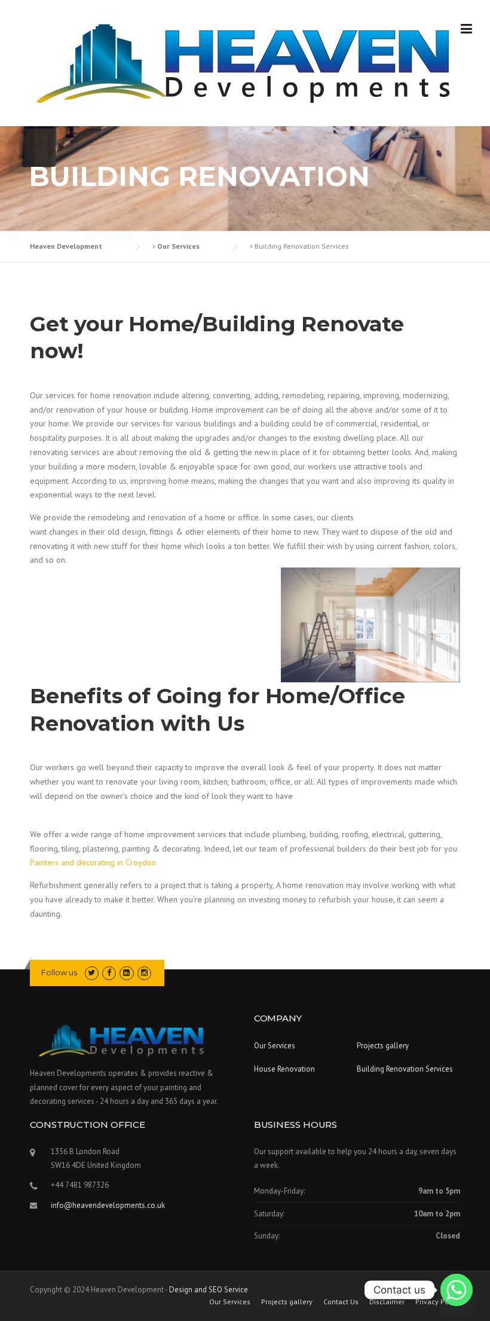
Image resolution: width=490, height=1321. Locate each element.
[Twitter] (92, 973)
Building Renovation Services (405, 1069)
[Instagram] (144, 973)
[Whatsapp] (456, 1290)
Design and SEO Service (208, 1290)
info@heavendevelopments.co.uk (108, 1205)
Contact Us (341, 1301)
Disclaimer (387, 1301)
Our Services (274, 1046)
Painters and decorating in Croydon (93, 862)
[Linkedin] (126, 973)
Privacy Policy (437, 1301)
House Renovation (284, 1069)
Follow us (59, 972)
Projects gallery (383, 1046)
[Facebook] (109, 973)
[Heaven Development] (245, 63)
